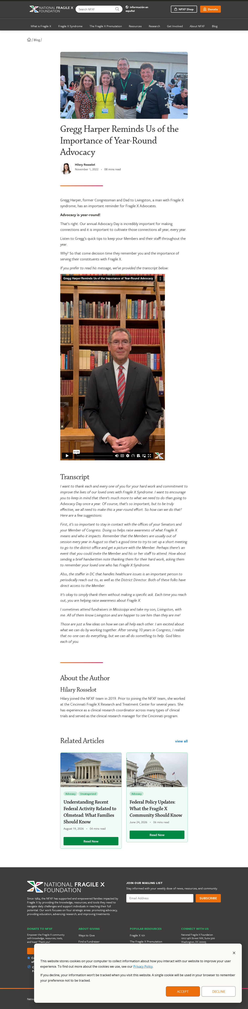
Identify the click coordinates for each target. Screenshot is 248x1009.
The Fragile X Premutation (106, 26)
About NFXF (197, 26)
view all (181, 741)
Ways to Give (86, 935)
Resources (135, 26)
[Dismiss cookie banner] (234, 952)
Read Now (91, 841)
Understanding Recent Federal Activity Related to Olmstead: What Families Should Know (90, 812)
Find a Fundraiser (89, 941)
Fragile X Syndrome (70, 26)
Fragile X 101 (137, 935)
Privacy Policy (143, 966)
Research (154, 26)
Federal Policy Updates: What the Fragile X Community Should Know (156, 809)
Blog (214, 26)
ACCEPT (183, 991)
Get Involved (175, 26)
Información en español (137, 9)
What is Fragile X (41, 26)
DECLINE (218, 991)
